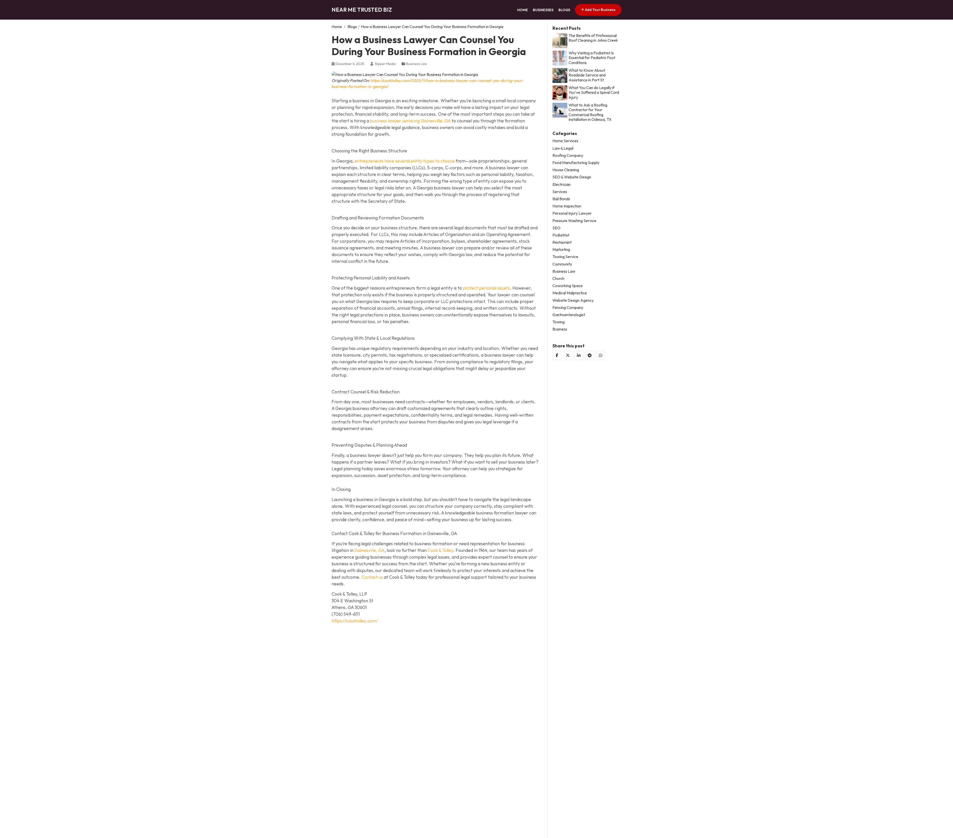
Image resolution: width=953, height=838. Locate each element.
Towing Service (565, 257)
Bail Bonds (561, 199)
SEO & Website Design (571, 177)
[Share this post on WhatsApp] (600, 355)
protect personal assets (486, 288)
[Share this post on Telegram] (589, 355)
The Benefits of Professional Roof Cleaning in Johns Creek (593, 38)
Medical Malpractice (569, 293)
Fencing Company (567, 307)
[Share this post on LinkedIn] (578, 355)
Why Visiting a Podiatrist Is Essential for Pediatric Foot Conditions (592, 58)
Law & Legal (562, 148)
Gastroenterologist (568, 314)
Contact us (372, 577)
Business (559, 329)
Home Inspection (566, 206)
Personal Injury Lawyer (572, 213)
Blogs (564, 10)
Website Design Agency (573, 300)
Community (562, 264)
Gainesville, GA (369, 550)
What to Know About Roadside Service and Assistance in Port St (587, 75)
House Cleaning (565, 170)
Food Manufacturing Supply (575, 162)
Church (558, 278)
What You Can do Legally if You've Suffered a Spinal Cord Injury (594, 92)
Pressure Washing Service (574, 220)
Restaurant (562, 242)
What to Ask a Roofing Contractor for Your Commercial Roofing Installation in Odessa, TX (590, 112)
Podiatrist (560, 235)
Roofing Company (567, 155)
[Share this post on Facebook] (556, 355)
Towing (558, 322)
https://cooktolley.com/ (355, 621)
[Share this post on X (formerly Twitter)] (567, 355)
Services (559, 191)
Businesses (543, 10)
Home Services (565, 141)
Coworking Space (567, 285)
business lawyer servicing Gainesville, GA (410, 121)
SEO (556, 228)
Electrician (561, 184)
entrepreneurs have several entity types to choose (405, 161)
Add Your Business (599, 9)
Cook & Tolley (440, 550)
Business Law (416, 64)
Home (522, 10)
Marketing (561, 249)
